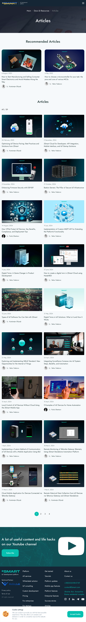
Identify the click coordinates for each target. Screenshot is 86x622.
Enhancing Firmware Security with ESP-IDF (18, 187)
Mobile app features (52, 586)
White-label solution (30, 581)
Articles (47, 605)
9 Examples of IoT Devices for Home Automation (62, 405)
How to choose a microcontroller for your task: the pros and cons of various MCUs (64, 78)
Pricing (25, 596)
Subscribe (10, 553)
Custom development (30, 591)
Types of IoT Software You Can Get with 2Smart (19, 317)
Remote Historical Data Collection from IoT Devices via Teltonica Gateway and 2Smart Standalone (63, 494)
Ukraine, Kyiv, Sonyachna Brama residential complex (74, 593)
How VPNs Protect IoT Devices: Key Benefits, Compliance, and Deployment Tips (19, 230)
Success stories (50, 600)
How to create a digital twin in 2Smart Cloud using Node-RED (63, 274)
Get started (49, 571)
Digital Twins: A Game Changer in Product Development (18, 274)
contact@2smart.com (72, 587)
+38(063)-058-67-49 (72, 583)
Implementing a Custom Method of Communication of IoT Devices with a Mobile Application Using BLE (21, 450)
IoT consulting (28, 586)
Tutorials (48, 576)
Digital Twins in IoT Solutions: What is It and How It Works (63, 318)
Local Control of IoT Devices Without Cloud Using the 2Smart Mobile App (20, 406)
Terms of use (6, 594)
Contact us (68, 576)
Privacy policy (6, 590)
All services (27, 576)
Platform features (51, 591)
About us (67, 571)
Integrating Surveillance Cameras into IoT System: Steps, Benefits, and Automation (62, 362)
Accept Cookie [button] (75, 614)
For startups (27, 605)
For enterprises (28, 600)
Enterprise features (52, 596)
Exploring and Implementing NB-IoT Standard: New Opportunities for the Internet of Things (21, 362)
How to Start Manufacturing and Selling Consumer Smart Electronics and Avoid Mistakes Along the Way (21, 79)
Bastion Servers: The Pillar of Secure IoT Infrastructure (64, 187)
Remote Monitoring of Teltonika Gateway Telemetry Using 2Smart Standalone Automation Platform (63, 450)
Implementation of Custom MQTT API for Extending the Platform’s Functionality (63, 230)
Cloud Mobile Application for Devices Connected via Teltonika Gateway (22, 494)
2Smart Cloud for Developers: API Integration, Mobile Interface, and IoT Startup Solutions (61, 144)
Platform (26, 571)
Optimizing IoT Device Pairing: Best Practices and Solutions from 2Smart (20, 144)
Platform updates (51, 581)
